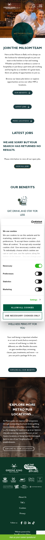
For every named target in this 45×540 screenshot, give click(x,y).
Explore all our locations (18, 449)
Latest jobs (21, 106)
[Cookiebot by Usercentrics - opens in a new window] (31, 222)
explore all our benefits (22, 370)
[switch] (38, 274)
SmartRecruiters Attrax (22, 534)
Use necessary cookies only (22, 316)
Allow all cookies (22, 307)
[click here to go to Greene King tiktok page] (33, 523)
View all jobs (22, 166)
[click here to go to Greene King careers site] (22, 476)
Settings (33, 300)
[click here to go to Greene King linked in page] (29, 523)
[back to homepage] (9, 6)
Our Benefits (21, 92)
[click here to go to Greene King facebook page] (21, 523)
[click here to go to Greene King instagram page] (25, 523)
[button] (34, 5)
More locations (21, 121)
